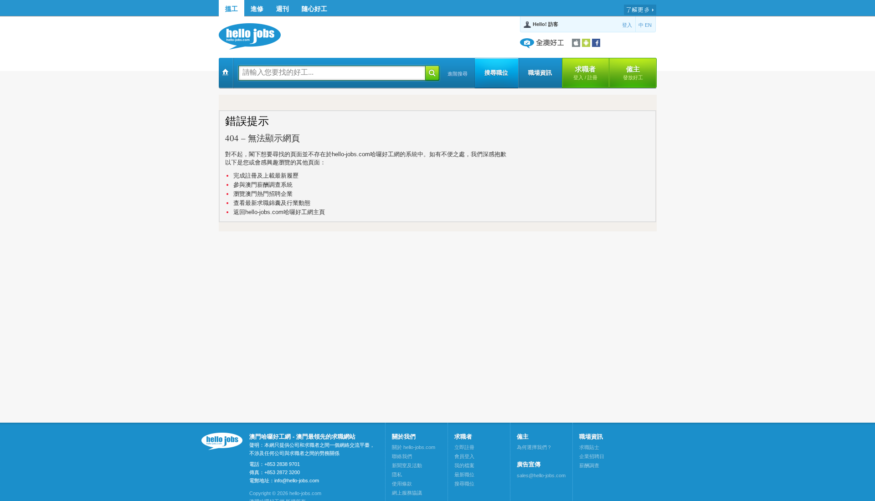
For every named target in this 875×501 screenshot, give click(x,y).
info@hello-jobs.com (296, 480)
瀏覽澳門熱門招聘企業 (263, 193)
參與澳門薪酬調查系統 (263, 184)
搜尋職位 (496, 72)
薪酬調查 (589, 465)
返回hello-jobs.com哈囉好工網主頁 (279, 212)
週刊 (282, 8)
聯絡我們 (402, 456)
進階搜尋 (458, 74)
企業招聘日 (591, 456)
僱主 (633, 72)
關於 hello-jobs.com (413, 447)
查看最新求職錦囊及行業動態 (271, 202)
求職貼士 (589, 447)
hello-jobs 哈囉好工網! (254, 36)
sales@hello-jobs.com (541, 475)
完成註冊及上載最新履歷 (266, 175)
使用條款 (402, 483)
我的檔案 (464, 465)
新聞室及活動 (407, 465)
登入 (627, 25)
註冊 (592, 77)
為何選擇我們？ (534, 447)
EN (648, 25)
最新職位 (464, 474)
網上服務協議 (407, 493)
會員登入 (464, 456)
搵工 (231, 8)
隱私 (397, 474)
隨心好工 (314, 8)
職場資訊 (540, 72)
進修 (257, 8)
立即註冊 (464, 447)
